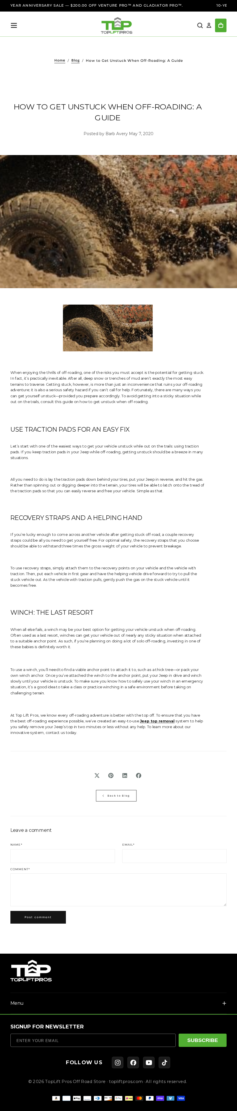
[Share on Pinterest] (111, 775)
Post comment (38, 917)
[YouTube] (149, 1062)
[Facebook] (133, 1062)
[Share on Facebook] (138, 775)
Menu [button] (16, 1003)
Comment (20, 869)
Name (16, 845)
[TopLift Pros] (31, 970)
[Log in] (209, 25)
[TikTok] (164, 1062)
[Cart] (221, 25)
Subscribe (202, 1040)
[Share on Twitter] (97, 775)
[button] (13, 25)
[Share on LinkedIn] (124, 775)
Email (128, 845)
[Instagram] (117, 1062)
